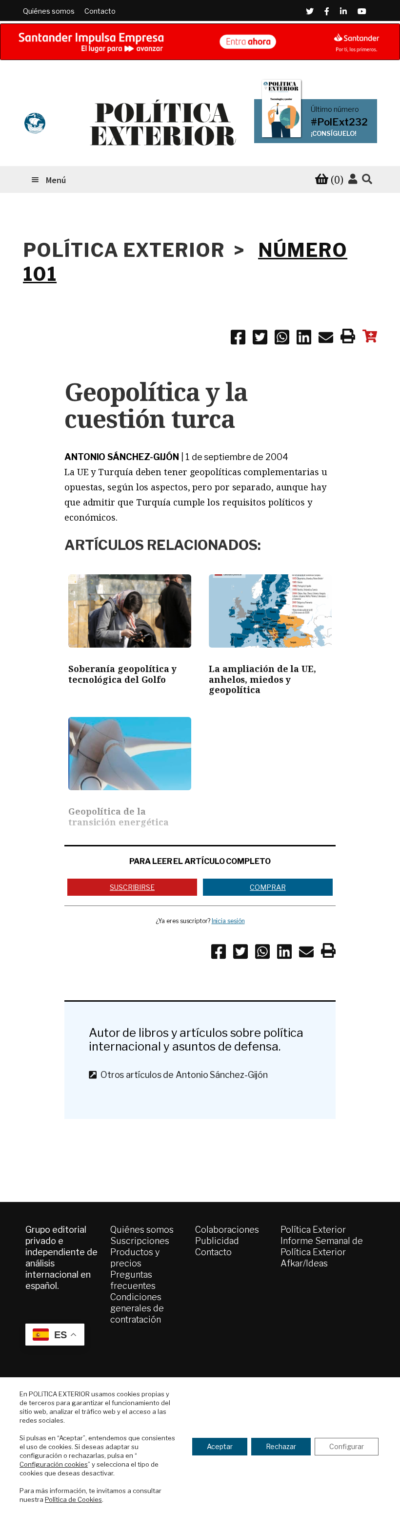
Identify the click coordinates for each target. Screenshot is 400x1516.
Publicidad (217, 1241)
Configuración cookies (54, 1464)
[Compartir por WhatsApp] (282, 339)
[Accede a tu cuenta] (352, 179)
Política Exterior (313, 1229)
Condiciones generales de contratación (137, 1308)
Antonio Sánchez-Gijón (121, 457)
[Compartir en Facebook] (238, 339)
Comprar (267, 887)
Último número (335, 109)
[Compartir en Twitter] (260, 339)
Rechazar (281, 1446)
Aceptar (220, 1446)
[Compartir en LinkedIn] (304, 339)
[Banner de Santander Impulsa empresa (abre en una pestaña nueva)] (200, 41)
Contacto (100, 11)
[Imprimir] (347, 338)
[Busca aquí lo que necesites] (367, 179)
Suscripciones (139, 1241)
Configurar (346, 1446)
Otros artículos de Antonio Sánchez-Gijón (182, 1075)
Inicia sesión (228, 921)
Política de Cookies (73, 1499)
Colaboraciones (227, 1229)
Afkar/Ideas (304, 1263)
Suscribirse (132, 887)
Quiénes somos (49, 11)
